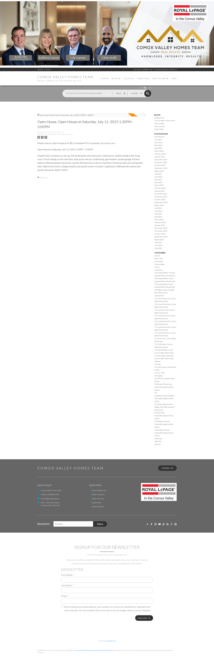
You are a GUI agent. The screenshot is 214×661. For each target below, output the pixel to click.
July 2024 (158, 208)
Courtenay (158, 270)
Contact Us (167, 468)
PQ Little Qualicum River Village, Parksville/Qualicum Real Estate (164, 407)
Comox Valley (159, 264)
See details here (107, 143)
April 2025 (158, 182)
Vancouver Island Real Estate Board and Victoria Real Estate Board (94, 650)
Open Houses (159, 126)
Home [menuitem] (103, 78)
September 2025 (161, 168)
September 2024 (161, 202)
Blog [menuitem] (174, 78)
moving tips (158, 376)
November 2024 (160, 197)
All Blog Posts (159, 118)
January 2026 (159, 157)
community (158, 261)
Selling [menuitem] (127, 78)
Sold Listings (159, 129)
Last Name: (67, 585)
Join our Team (159, 373)
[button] (147, 524)
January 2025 (159, 191)
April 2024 (158, 217)
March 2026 (159, 151)
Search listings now (99, 490)
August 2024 (159, 205)
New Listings (159, 123)
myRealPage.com (110, 641)
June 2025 (158, 177)
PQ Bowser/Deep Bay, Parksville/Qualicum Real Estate (163, 387)
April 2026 (158, 148)
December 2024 (160, 194)
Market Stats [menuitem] (143, 78)
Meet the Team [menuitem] (159, 78)
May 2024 (158, 214)
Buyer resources (98, 494)
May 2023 (158, 248)
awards (157, 256)
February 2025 (160, 188)
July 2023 (158, 242)
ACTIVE (141, 87)
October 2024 (159, 199)
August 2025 (159, 171)
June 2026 (158, 142)
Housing (157, 364)
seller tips (158, 441)
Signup (40, 69)
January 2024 (159, 225)
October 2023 (159, 234)
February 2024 (160, 222)
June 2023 (158, 245)
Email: (64, 595)
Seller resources (98, 498)
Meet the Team (98, 506)
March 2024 (159, 219)
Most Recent (159, 137)
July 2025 (158, 174)
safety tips (158, 438)
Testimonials (96, 502)
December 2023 (160, 228)
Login (47, 69)
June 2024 (158, 211)
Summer (157, 444)
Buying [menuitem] (115, 78)
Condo (156, 267)
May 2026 (158, 145)
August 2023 (159, 239)
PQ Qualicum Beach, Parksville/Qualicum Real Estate (163, 424)
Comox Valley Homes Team (164, 120)
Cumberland (159, 295)
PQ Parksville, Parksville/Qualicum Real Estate (163, 415)
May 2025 (158, 179)
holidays (157, 361)
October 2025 (159, 165)
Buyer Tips (158, 258)
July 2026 (158, 139)
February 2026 (160, 154)
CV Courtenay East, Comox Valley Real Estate (58, 134)
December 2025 (160, 159)
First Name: (67, 574)
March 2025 (159, 185)
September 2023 (161, 237)
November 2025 (160, 162)
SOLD (150, 87)
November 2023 (160, 231)
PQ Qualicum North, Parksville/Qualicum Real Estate (163, 433)
